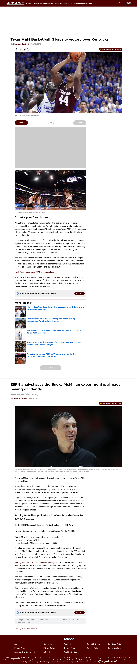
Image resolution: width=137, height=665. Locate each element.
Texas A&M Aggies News (43, 3)
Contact (67, 644)
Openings (47, 644)
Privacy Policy (49, 648)
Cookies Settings (71, 652)
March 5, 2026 (51, 543)
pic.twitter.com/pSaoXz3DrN (27, 540)
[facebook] (123, 3)
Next (80, 123)
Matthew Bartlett (21, 44)
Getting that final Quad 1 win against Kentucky (35, 562)
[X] (120, 3)
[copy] (28, 49)
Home (17, 629)
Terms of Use (69, 648)
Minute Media (15, 658)
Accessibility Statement (24, 652)
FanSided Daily (114, 644)
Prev (21, 123)
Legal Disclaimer (115, 648)
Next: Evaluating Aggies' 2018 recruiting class (34, 272)
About (28, 3)
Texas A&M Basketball (30, 629)
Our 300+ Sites (93, 644)
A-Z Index (47, 652)
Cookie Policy (93, 648)
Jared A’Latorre (20, 398)
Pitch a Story (19, 648)
